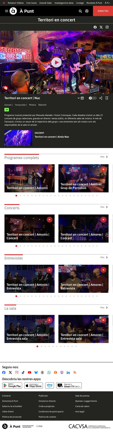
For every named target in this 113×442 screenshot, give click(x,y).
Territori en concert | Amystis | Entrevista (28, 286)
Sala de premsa (82, 396)
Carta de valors (82, 406)
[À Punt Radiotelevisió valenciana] (17, 426)
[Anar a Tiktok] (24, 372)
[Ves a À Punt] (22, 11)
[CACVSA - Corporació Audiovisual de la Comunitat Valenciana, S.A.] (89, 426)
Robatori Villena (16, 3)
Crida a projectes (46, 406)
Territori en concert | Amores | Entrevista (82, 286)
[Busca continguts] (80, 11)
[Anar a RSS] (75, 372)
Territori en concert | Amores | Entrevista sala (82, 336)
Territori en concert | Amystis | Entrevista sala (28, 336)
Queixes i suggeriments (86, 401)
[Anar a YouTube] (30, 372)
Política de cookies (47, 417)
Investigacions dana (64, 3)
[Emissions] (81, 98)
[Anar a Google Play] (12, 385)
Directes (103, 11)
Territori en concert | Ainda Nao (52, 136)
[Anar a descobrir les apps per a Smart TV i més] (69, 385)
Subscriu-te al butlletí (12, 406)
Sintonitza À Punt (10, 401)
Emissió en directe (47, 401)
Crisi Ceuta (31, 3)
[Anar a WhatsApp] (50, 372)
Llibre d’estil (8, 411)
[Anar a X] (11, 372)
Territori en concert (56, 19)
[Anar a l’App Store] (33, 385)
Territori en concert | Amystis (27, 188)
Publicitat (43, 396)
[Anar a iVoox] (56, 372)
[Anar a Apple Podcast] (62, 372)
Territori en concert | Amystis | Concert (28, 236)
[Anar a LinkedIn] (69, 372)
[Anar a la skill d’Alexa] (49, 385)
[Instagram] (107, 27)
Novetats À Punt (94, 3)
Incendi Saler (45, 3)
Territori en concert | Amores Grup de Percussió (81, 186)
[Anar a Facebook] (4, 372)
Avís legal (79, 411)
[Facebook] (95, 27)
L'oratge (80, 3)
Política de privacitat (11, 417)
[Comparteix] (100, 98)
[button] (16, 195)
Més (102, 156)
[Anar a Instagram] (17, 372)
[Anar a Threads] (43, 372)
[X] (101, 27)
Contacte (6, 396)
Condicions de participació (51, 411)
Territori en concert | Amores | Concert (82, 236)
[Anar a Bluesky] (37, 372)
